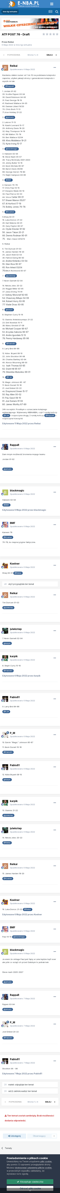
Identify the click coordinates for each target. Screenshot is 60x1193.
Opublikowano (22, 69)
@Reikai (18, 573)
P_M (12, 733)
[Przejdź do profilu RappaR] (5, 447)
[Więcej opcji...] (55, 67)
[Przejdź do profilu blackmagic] (5, 492)
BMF (12, 523)
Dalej (50, 55)
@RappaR (9, 86)
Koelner (15, 563)
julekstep (16, 629)
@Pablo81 (10, 344)
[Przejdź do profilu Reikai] (5, 68)
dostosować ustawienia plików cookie (33, 1167)
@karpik (9, 310)
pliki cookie (46, 1161)
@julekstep (10, 276)
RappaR (14, 445)
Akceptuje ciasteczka (31, 1181)
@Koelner (10, 212)
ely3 (10, 584)
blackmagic (17, 490)
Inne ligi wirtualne (24, 45)
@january (10, 117)
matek (11, 1084)
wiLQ (10, 1091)
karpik (14, 656)
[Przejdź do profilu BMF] (5, 525)
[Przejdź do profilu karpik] (5, 658)
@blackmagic (11, 149)
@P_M (9, 377)
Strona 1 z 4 (33, 55)
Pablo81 (15, 697)
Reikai (11, 42)
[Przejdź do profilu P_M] (5, 735)
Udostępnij (15, 1136)
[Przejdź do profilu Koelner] (5, 565)
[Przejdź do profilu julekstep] (5, 631)
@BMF (8, 180)
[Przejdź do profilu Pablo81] (5, 699)
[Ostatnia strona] (56, 55)
